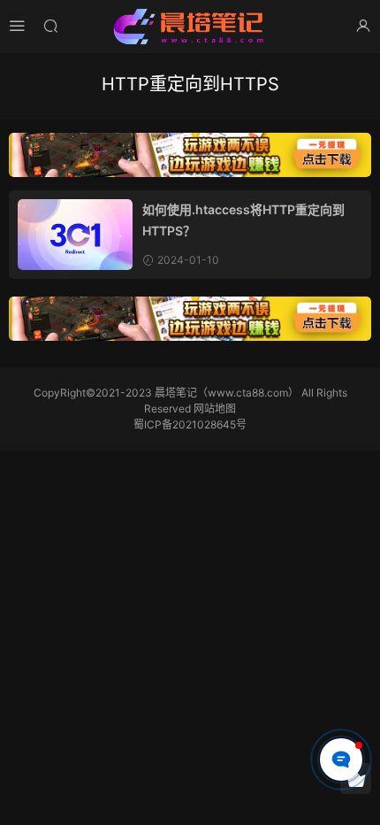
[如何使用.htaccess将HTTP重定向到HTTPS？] (75, 234)
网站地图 (215, 408)
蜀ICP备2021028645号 (190, 424)
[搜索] (50, 25)
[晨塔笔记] (190, 26)
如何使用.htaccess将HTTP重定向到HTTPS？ (243, 220)
